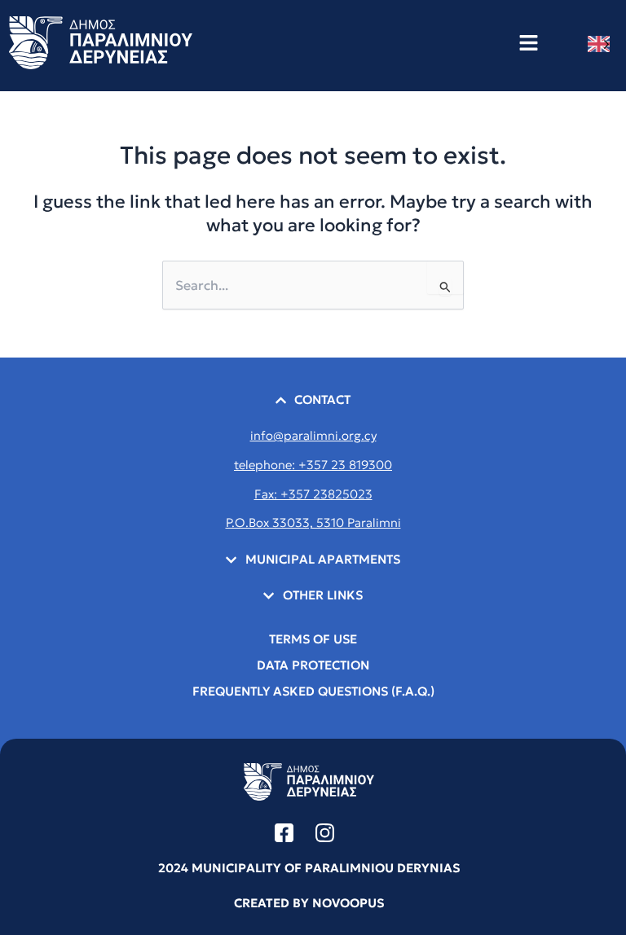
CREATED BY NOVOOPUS (309, 903)
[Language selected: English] (603, 44)
